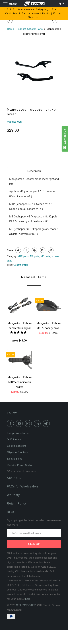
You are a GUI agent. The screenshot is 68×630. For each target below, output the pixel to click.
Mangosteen (14, 121)
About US (14, 477)
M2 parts (34, 256)
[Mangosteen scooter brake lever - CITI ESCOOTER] (34, 70)
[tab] (34, 171)
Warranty (13, 495)
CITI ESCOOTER (26, 605)
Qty (9, 143)
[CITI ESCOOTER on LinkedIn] (38, 423)
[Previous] (10, 20)
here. (28, 598)
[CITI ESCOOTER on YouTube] (20, 423)
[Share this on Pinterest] (34, 250)
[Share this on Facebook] (26, 250)
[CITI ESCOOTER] (34, 3)
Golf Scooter (14, 439)
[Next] (55, 20)
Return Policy (17, 503)
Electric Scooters (16, 445)
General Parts (20, 264)
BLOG (11, 512)
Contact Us (64, 137)
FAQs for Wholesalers (23, 486)
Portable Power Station (20, 465)
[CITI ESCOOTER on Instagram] (29, 423)
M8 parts (45, 256)
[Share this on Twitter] (18, 250)
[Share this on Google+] (42, 250)
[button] (18, 332)
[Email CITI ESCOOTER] (47, 423)
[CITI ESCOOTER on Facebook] (11, 423)
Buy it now (40, 154)
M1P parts (23, 256)
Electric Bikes (14, 458)
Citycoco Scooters (17, 452)
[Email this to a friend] (50, 250)
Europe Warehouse (18, 433)
